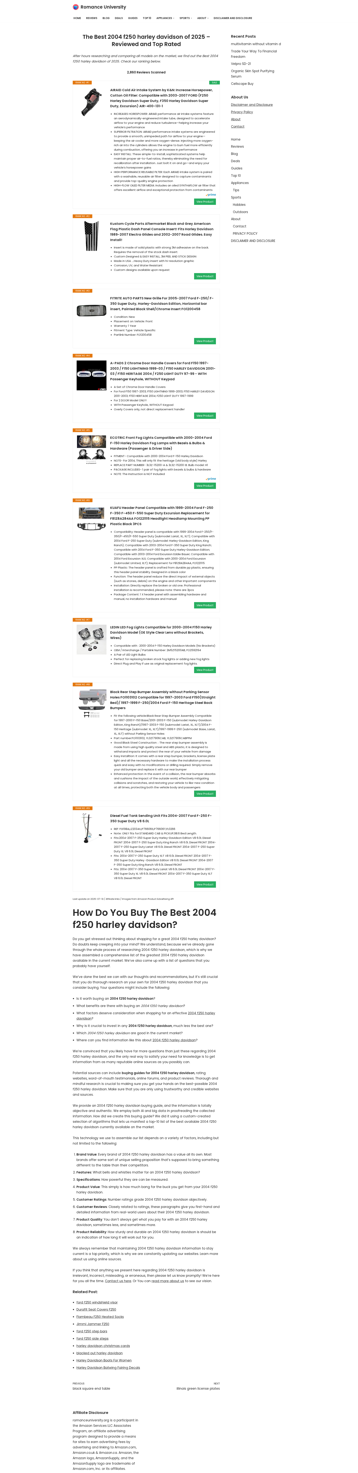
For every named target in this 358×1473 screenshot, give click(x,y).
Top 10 (147, 18)
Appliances (240, 183)
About (236, 119)
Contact (237, 126)
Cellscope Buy (242, 83)
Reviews (91, 18)
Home (77, 18)
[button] (173, 18)
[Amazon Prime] (211, 195)
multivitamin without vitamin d (256, 44)
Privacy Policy (242, 112)
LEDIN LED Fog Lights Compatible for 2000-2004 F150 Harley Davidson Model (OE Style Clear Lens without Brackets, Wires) (161, 632)
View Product (205, 202)
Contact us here (118, 1281)
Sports (236, 197)
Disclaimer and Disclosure (252, 105)
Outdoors (240, 212)
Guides (133, 18)
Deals (119, 18)
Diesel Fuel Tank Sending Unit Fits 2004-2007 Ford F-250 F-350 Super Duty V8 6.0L (161, 818)
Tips (236, 190)
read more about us (168, 1281)
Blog (106, 18)
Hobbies (239, 204)
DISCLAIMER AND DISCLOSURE (233, 18)
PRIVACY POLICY (245, 233)
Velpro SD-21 (241, 64)
